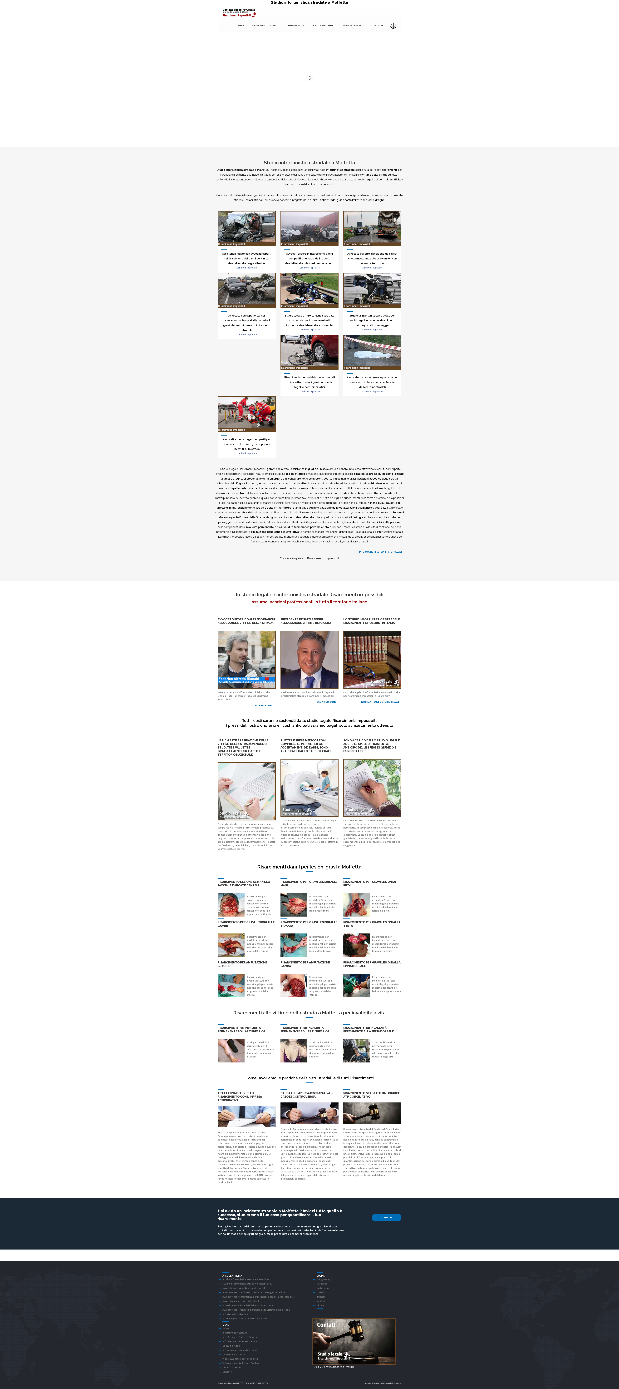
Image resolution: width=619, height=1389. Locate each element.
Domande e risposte (233, 1354)
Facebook (322, 1283)
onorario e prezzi (352, 25)
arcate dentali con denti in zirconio (257, 903)
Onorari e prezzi (231, 1367)
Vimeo (320, 1305)
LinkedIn (321, 1292)
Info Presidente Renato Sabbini (240, 1341)
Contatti (377, 25)
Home (240, 25)
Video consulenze (323, 25)
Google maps (324, 1279)
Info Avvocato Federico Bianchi (239, 1337)
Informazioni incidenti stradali (239, 1350)
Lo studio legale (231, 1345)
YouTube (322, 1301)
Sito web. (397, 1383)
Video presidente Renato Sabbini (240, 1363)
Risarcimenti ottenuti (266, 25)
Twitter (321, 1296)
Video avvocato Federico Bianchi (240, 1358)
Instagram (323, 1288)
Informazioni (296, 25)
